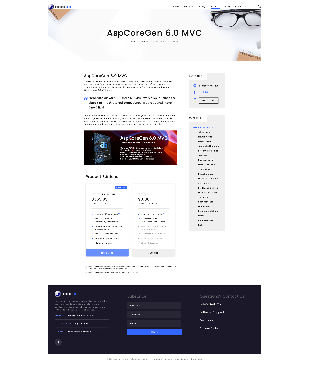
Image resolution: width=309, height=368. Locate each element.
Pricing (202, 6)
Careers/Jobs (209, 328)
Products (215, 6)
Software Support (212, 312)
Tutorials (203, 197)
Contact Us (240, 6)
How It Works (205, 136)
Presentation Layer (208, 150)
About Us (188, 6)
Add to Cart (208, 100)
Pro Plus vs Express (208, 188)
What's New (204, 132)
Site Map (156, 359)
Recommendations (208, 211)
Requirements (205, 201)
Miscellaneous (205, 174)
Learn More (107, 253)
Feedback (206, 320)
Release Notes (205, 220)
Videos (167, 359)
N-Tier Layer (204, 141)
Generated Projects (208, 146)
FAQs (201, 225)
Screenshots (205, 183)
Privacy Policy (196, 359)
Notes (201, 215)
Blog (227, 6)
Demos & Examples (208, 178)
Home (176, 6)
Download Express (207, 192)
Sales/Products (210, 304)
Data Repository (207, 164)
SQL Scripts (204, 169)
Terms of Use (180, 359)
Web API (202, 155)
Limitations (204, 206)
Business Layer (206, 160)
